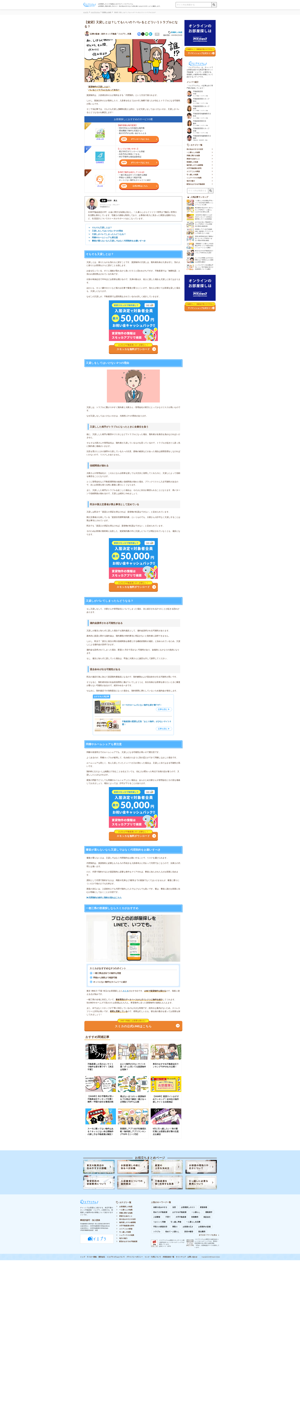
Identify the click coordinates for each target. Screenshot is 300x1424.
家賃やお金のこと (193, 159)
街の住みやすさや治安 (195, 149)
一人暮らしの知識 (193, 152)
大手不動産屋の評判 (194, 168)
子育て (168, 1217)
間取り (175, 1227)
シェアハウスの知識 (194, 178)
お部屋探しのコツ (188, 1207)
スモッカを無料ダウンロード (133, 349)
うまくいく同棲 (159, 1222)
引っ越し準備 (176, 1222)
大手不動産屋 (181, 1217)
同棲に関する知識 (193, 155)
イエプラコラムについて (116, 1257)
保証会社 (206, 1217)
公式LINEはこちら (140, 186)
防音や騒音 (188, 1232)
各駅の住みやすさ (160, 1207)
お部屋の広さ (188, 1227)
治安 (174, 1207)
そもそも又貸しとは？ (102, 227)
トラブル (156, 1232)
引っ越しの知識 (192, 174)
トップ (82, 1257)
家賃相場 (203, 1207)
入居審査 (156, 1217)
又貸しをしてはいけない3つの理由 (107, 231)
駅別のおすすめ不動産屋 (196, 184)
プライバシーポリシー (134, 1257)
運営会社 (101, 1257)
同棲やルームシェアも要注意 (105, 237)
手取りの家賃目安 (160, 1227)
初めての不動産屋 (160, 1212)
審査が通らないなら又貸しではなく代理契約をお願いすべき (119, 241)
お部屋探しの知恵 (125, 1206)
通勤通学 (208, 1212)
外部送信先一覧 (168, 1257)
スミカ (126, 991)
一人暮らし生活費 (193, 1222)
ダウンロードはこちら (140, 139)
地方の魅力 (191, 181)
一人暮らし (195, 1212)
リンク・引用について (153, 1257)
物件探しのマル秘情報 (195, 165)
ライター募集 (92, 1257)
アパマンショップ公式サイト (200, 53)
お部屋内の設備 (204, 1227)
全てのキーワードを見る (208, 1235)
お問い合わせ (192, 1257)
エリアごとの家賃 (193, 171)
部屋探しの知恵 (176, 32)
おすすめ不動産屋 (179, 1212)
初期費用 (194, 1217)
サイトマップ (181, 1257)
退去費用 (201, 1232)
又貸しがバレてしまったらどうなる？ (109, 234)
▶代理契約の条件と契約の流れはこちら (104, 897)
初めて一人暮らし (172, 1232)
